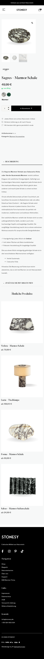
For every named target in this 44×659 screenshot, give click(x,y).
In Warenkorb (25, 108)
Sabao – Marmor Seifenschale (15, 509)
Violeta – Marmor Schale (12, 346)
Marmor (5, 100)
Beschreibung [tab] (12, 162)
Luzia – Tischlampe (10, 400)
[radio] (4, 94)
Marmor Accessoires (17, 136)
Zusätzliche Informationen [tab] (19, 283)
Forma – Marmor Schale (12, 454)
